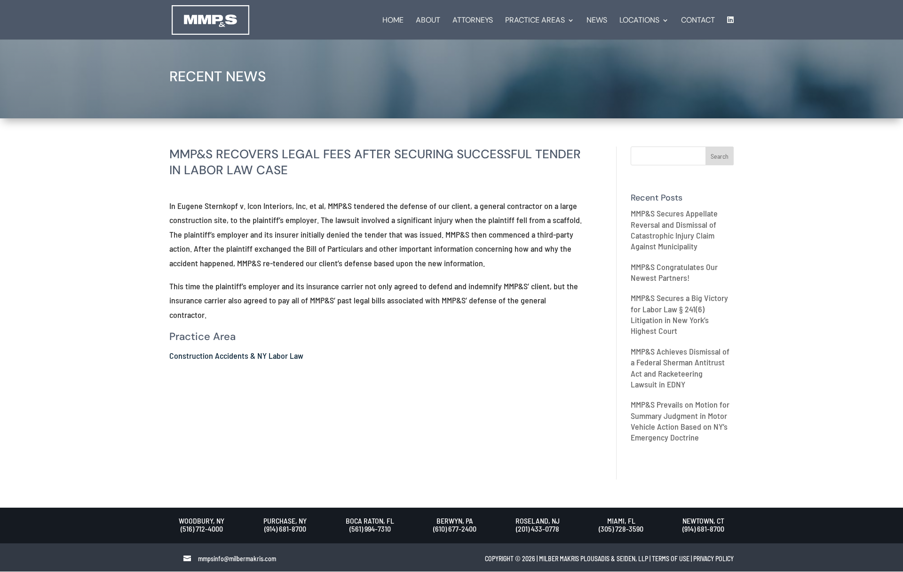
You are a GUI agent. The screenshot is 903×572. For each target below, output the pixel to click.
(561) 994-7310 (370, 528)
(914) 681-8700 (285, 528)
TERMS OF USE (670, 559)
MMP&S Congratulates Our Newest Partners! (674, 272)
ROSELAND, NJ (537, 520)
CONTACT (698, 21)
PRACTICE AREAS (535, 21)
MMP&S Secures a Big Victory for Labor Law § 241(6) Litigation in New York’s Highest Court (679, 314)
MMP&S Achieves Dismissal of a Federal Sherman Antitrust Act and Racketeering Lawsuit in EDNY (680, 367)
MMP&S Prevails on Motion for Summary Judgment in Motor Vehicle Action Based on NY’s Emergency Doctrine (680, 420)
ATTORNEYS (472, 21)
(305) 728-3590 (621, 528)
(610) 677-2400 (454, 528)
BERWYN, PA (454, 520)
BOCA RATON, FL (370, 520)
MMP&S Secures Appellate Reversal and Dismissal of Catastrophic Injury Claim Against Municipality (674, 229)
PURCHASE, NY (285, 520)
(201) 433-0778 (537, 528)
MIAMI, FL (621, 520)
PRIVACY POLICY (713, 559)
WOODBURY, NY (201, 520)
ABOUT (428, 21)
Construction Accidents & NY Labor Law (236, 355)
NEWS (596, 21)
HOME (393, 21)
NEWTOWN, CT (703, 520)
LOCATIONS (639, 21)
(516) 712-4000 (202, 528)
